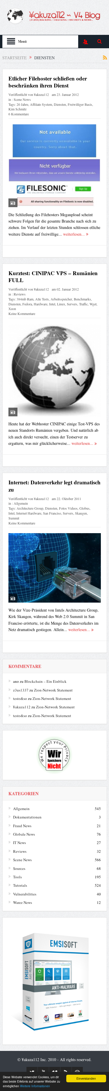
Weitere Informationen (35, 1086)
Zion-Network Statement (53, 690)
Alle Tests (42, 299)
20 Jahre (22, 104)
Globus (84, 508)
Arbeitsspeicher (61, 299)
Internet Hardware (28, 513)
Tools (17, 876)
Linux (61, 304)
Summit (13, 518)
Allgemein (21, 503)
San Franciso (52, 513)
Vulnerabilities (24, 894)
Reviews (20, 294)
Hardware (40, 304)
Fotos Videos (68, 508)
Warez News (22, 902)
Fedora (27, 304)
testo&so (20, 698)
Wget (93, 304)
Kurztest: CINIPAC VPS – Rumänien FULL (53, 276)
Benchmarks (82, 299)
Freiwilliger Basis (80, 104)
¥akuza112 (41, 94)
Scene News (22, 99)
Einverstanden (86, 1078)
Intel (52, 304)
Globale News (24, 834)
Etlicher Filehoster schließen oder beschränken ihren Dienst (47, 81)
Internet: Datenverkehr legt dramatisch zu (54, 485)
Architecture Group (30, 508)
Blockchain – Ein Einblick (45, 681)
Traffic (83, 304)
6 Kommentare (18, 114)
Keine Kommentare (21, 313)
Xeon (12, 308)
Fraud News (22, 825)
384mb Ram (25, 299)
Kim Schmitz (17, 109)
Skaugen (81, 513)
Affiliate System (41, 104)
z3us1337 (20, 690)
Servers (72, 304)
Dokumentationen (27, 817)
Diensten (60, 104)
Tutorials (20, 885)
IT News (19, 842)
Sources (19, 868)
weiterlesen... (74, 234)
